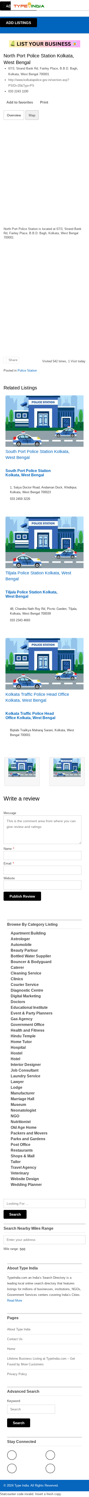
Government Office (27, 1025)
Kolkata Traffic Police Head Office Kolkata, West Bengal (37, 697)
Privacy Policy (17, 1374)
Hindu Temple (23, 1036)
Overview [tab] (14, 115)
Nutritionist (21, 1122)
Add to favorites (19, 102)
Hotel (15, 1059)
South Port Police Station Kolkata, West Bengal (37, 454)
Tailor (16, 1162)
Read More (14, 1300)
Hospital (18, 1047)
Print (44, 102)
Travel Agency (23, 1167)
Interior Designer (26, 1065)
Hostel (16, 1053)
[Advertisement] (44, 169)
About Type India (18, 1329)
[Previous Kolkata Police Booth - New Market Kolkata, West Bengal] (22, 771)
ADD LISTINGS (18, 23)
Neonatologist (23, 1110)
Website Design (25, 1179)
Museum (18, 1105)
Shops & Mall (22, 1156)
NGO (15, 1116)
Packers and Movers (29, 1133)
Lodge (16, 1087)
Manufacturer (23, 1093)
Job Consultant (24, 1070)
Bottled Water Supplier (31, 956)
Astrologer (20, 939)
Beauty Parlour (24, 950)
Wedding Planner (26, 1185)
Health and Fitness (27, 1030)
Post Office (20, 1145)
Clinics (17, 979)
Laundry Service (25, 1076)
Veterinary (20, 1173)
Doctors (18, 1002)
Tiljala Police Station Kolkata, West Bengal (38, 576)
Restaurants (22, 1150)
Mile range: (11, 1249)
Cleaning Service (26, 973)
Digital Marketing (26, 996)
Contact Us (15, 1339)
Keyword (13, 1401)
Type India (21, 1485)
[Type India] (40, 5)
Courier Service (25, 985)
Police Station (27, 370)
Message (10, 813)
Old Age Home (24, 1127)
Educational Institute (29, 1007)
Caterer (17, 967)
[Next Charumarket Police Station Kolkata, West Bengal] (67, 771)
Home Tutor (21, 1042)
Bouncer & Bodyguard (31, 962)
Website (9, 878)
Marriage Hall (22, 1099)
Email (9, 863)
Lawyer (17, 1082)
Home (11, 1349)
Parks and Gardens (28, 1139)
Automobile (21, 945)
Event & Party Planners (31, 1013)
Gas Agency (22, 1019)
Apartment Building (28, 933)
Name (9, 848)
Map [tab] (32, 115)
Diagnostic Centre (27, 990)
